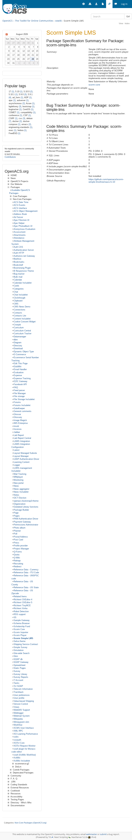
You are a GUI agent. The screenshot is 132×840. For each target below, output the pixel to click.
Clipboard (18, 300)
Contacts (18, 313)
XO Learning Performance (26, 734)
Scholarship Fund (22, 626)
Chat (16, 292)
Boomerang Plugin (22, 268)
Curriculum (19, 327)
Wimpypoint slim (21, 722)
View (121, 23)
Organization (19, 504)
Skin (16, 656)
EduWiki (17, 366)
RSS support (20, 614)
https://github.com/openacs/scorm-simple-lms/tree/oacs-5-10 (106, 180)
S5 (15, 617)
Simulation (19, 650)
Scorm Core (19, 629)
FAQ (16, 387)
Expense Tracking (22, 378)
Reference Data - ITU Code (26, 572)
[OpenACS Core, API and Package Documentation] (103, 4)
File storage (19, 396)
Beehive (17, 259)
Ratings (17, 560)
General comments (22, 411)
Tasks (16, 683)
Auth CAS (18, 247)
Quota (16, 554)
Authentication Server (24, 250)
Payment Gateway (22, 522)
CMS (16, 304)
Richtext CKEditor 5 (23, 602)
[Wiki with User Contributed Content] (109, 4)
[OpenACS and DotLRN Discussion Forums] (116, 4)
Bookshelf (18, 265)
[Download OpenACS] (96, 4)
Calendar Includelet (23, 283)
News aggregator (21, 489)
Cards (16, 286)
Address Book (20, 214)
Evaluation (19, 372)
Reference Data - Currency (26, 569)
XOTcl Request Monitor (24, 746)
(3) (25, 94)
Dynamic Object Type (24, 351)
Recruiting (18, 563)
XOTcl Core (19, 743)
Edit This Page (21, 363)
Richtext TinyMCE (22, 605)
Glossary (18, 417)
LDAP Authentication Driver (26, 459)
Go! (128, 16)
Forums (17, 402)
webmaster (91, 834)
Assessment (19, 232)
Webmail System (22, 716)
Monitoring (18, 480)
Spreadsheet (19, 665)
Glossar (17, 414)
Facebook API (20, 384)
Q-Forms (18, 552)
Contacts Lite (20, 315)
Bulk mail (18, 277)
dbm (16, 339)
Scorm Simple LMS (23, 638)
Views (16, 707)
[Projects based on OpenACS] (90, 4)
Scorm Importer (21, 632)
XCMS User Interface (24, 728)
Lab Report (19, 435)
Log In (124, 3)
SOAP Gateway (21, 662)
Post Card (18, 539)
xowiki (58, 20)
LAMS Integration (22, 441)
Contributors (10, 157)
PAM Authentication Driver (26, 519)
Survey (17, 671)
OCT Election (20, 498)
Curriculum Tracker (22, 333)
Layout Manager (21, 456)
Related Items (20, 596)
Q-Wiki (17, 557)
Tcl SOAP (18, 686)
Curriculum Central (22, 330)
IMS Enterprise (21, 423)
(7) (10, 121)
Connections (19, 309)
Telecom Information (23, 689)
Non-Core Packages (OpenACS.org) (31, 823)
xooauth (17, 740)
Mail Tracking (20, 474)
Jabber (17, 432)
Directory (18, 345)
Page (16, 513)
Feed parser (19, 390)
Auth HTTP (19, 253)
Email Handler (20, 369)
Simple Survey (20, 647)
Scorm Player (20, 635)
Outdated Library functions (26, 507)
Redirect (17, 566)
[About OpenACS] (83, 4)
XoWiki (17, 757)
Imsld (16, 426)
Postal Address (21, 537)
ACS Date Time (21, 202)
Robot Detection (21, 611)
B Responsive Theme (24, 271)
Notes (16, 495)
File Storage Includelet (24, 399)
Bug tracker (19, 274)
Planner (17, 531)
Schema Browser (22, 623)
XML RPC (18, 731)
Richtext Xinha (20, 608)
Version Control (21, 704)
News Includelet (21, 492)
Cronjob (17, 324)
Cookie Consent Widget (25, 321)
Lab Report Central (22, 438)
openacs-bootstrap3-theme (26, 501)
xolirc (16, 737)
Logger (17, 465)
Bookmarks (19, 262)
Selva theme (19, 641)
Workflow (18, 725)
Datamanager (20, 336)
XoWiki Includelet (22, 761)
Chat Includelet (21, 295)
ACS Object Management (26, 211)
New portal (19, 483)
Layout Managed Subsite (25, 453)
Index (127, 23)
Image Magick (20, 420)
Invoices (18, 429)
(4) (10, 97)
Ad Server (18, 217)
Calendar (18, 280)
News (16, 486)
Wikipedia (18, 719)
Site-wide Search (21, 653)
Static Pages (20, 668)
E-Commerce (20, 354)
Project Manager (21, 548)
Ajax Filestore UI (21, 220)
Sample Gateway (22, 620)
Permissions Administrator (26, 524)
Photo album (19, 528)
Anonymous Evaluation (24, 229)
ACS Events (19, 205)
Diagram (17, 342)
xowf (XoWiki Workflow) (25, 755)
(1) (13, 91)
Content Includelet (22, 318)
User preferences (22, 695)
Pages (17, 516)
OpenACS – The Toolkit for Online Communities (27, 20)
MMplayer (18, 477)
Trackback (19, 692)
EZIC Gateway (20, 381)
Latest (16, 450)
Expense (18, 375)
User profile (19, 698)
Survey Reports (21, 677)
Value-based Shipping (24, 701)
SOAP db (18, 659)
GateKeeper (19, 408)
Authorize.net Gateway (24, 256)
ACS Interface (20, 208)
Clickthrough (19, 298)
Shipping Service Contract (26, 644)
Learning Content (21, 462)
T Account (18, 680)
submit (103, 834)
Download (18, 348)
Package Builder (21, 510)
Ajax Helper (19, 223)
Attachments (20, 235)
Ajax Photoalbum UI (23, 226)
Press (16, 542)
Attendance (19, 238)
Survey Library (20, 674)
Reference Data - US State (26, 587)
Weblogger (19, 713)
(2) (31, 91)
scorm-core (94, 84)
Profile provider (21, 545)
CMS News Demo (22, 306)
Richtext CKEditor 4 (23, 599)
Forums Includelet (22, 405)
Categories (19, 289)
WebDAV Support (22, 710)
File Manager (20, 393)
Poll (15, 533)
